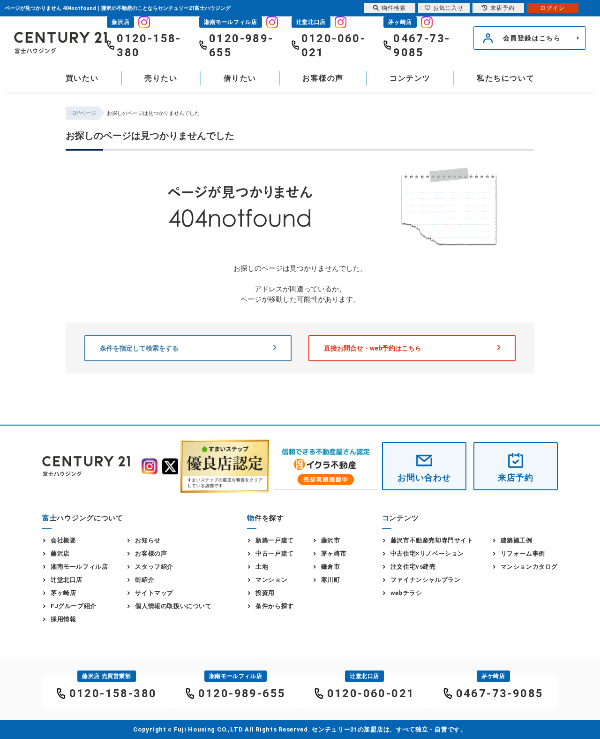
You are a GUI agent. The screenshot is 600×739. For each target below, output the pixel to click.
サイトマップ (154, 592)
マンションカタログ (529, 566)
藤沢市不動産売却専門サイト (431, 540)
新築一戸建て (274, 540)
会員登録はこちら (532, 38)
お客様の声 (323, 78)
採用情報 (63, 619)
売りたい (160, 78)
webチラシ (406, 592)
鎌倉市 (330, 566)
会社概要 (63, 540)
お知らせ (147, 540)
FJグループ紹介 (74, 605)
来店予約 (515, 477)
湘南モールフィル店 (79, 566)
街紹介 (144, 579)
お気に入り (448, 8)
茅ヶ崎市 (333, 553)
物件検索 (394, 8)
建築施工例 (516, 540)
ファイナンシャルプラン (425, 579)
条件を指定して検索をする (139, 348)
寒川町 (330, 579)
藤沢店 (60, 553)
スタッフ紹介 (154, 566)
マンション (271, 579)
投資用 (265, 592)
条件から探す (274, 605)
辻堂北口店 (66, 579)
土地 (261, 566)
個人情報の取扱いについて (173, 605)
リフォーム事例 (523, 553)
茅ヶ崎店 (63, 592)
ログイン (552, 8)
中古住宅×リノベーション (427, 553)
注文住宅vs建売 (413, 566)
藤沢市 (330, 540)
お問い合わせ (424, 477)
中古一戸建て (274, 553)
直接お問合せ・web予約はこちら (372, 348)
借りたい (240, 78)
